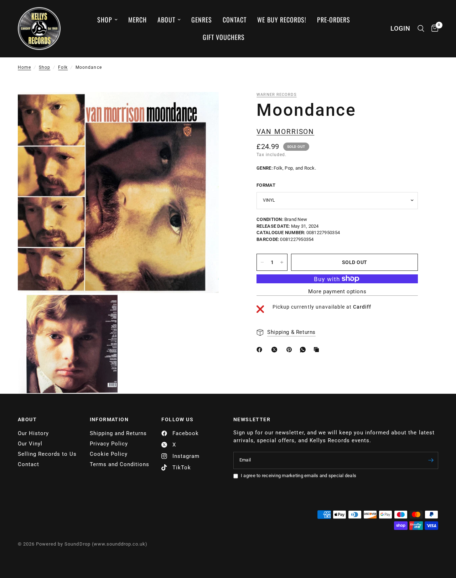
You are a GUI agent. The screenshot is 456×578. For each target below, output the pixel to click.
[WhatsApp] (304, 349)
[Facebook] (260, 349)
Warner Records (276, 94)
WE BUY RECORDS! (281, 19)
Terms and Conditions (119, 464)
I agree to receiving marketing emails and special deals (298, 475)
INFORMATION (109, 419)
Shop (104, 19)
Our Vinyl (30, 443)
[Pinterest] (290, 349)
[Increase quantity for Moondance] (281, 262)
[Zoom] (204, 107)
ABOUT (27, 419)
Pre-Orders (333, 19)
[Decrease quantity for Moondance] (262, 262)
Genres (201, 19)
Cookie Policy (109, 454)
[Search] (421, 28)
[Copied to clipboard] (318, 349)
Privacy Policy (109, 443)
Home (24, 67)
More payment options (337, 292)
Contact (235, 19)
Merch (137, 19)
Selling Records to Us (47, 454)
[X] (275, 349)
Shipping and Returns (118, 433)
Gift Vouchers (224, 37)
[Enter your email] (431, 460)
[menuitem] (107, 20)
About (166, 19)
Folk (63, 67)
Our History (33, 433)
